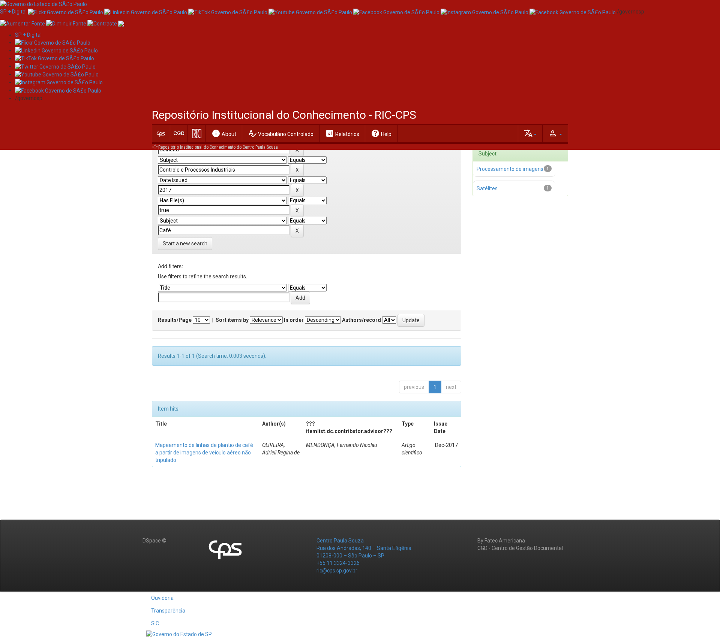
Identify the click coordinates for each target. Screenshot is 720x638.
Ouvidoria (162, 598)
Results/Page (175, 320)
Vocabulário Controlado (281, 133)
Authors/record (361, 320)
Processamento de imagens (510, 169)
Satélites (487, 188)
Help (381, 133)
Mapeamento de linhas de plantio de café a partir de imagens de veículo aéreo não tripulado (204, 452)
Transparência (168, 611)
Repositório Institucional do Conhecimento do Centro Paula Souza (218, 147)
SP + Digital (13, 12)
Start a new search (185, 244)
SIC (155, 623)
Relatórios (342, 133)
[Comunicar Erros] (121, 23)
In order (294, 320)
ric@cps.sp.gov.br (336, 571)
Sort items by (232, 320)
